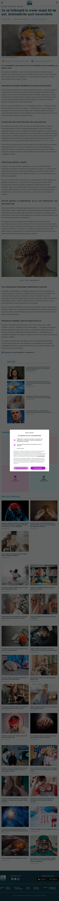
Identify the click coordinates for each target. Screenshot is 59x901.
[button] (29, 448)
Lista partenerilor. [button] (41, 456)
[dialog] (29, 450)
